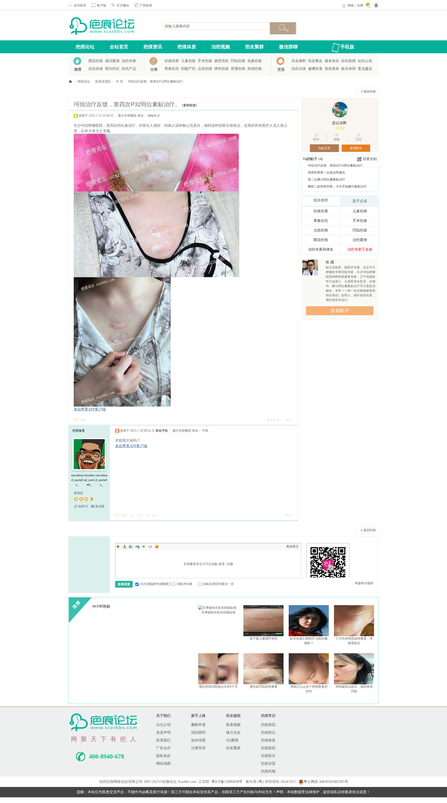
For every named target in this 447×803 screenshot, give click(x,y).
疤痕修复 (78, 430)
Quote (143, 546)
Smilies (156, 546)
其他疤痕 (254, 69)
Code (150, 546)
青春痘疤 (172, 69)
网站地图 (163, 764)
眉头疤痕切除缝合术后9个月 (218, 686)
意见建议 (365, 69)
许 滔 (119, 81)
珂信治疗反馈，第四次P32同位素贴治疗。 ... (158, 81)
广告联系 (146, 5)
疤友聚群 (254, 46)
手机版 (347, 46)
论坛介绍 (163, 725)
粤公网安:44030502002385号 (326, 782)
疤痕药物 (268, 771)
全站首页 (119, 46)
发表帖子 (340, 310)
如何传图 (198, 740)
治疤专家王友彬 (360, 249)
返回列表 (369, 91)
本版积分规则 (364, 583)
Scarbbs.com (187, 782)
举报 (288, 420)
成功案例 (112, 61)
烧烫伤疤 (221, 61)
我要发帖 (370, 159)
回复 (82, 420)
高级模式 (292, 546)
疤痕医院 (268, 748)
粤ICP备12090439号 (226, 782)
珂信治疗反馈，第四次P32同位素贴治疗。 (337, 165)
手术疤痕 (205, 61)
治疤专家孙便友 (320, 249)
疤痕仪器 (268, 764)
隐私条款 (163, 756)
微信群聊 (288, 46)
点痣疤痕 (205, 69)
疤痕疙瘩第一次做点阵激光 (326, 172)
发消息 (100, 506)
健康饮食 (315, 69)
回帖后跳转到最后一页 (218, 584)
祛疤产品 (129, 69)
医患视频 (233, 725)
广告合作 (163, 748)
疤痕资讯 (153, 46)
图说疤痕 (95, 61)
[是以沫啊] (340, 109)
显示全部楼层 (127, 115)
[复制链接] (189, 105)
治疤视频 (220, 46)
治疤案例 (360, 240)
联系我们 (163, 740)
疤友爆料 (299, 61)
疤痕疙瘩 (172, 61)
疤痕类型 (268, 725)
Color (124, 546)
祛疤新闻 (348, 61)
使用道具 (273, 420)
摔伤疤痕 (221, 69)
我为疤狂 (112, 69)
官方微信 (123, 5)
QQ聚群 (232, 740)
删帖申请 (198, 725)
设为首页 (80, 5)
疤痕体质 (186, 46)
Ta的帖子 (310, 159)
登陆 (350, 5)
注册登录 (198, 748)
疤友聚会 (315, 61)
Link (137, 546)
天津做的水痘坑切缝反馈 (218, 612)
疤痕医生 (268, 756)
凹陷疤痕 (238, 61)
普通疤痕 (238, 69)
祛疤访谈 (299, 69)
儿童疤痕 (188, 61)
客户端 (101, 5)
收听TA (83, 506)
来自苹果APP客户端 (90, 409)
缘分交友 (233, 732)
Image (130, 546)
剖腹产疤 (188, 69)
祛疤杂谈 (95, 69)
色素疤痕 (254, 61)
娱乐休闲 (348, 69)
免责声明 (163, 732)
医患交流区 (103, 81)
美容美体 (332, 69)
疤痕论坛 (85, 46)
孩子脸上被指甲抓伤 (264, 638)
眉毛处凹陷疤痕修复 (264, 686)
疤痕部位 (268, 732)
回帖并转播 (184, 584)
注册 (360, 5)
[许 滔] (310, 269)
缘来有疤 (332, 61)
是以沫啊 (339, 123)
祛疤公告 (365, 61)
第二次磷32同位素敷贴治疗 (326, 179)
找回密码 (198, 732)
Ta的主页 (324, 148)
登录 (222, 564)
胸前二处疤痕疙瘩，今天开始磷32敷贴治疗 (337, 186)
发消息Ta (356, 148)
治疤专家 (129, 61)
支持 (139, 515)
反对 (155, 515)
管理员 (78, 493)
